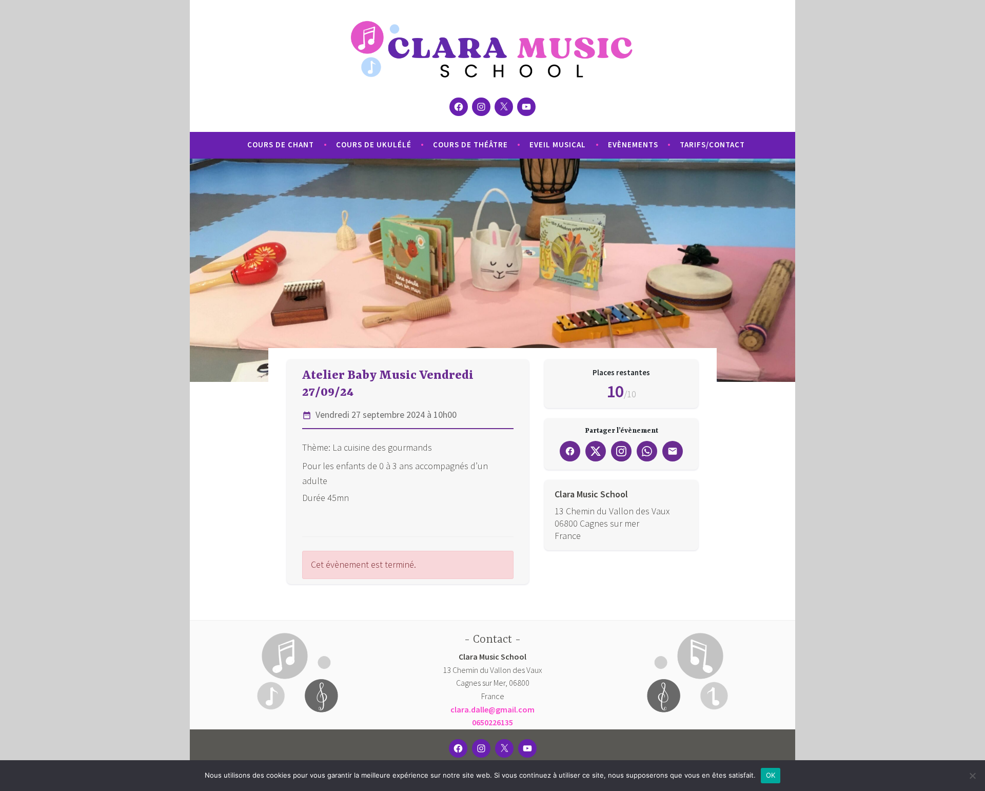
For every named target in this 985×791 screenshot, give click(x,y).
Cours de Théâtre (470, 144)
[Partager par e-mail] (672, 451)
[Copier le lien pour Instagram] (621, 451)
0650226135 (492, 722)
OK (771, 775)
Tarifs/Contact (712, 144)
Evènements (633, 144)
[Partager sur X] (595, 451)
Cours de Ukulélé (373, 144)
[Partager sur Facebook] (570, 451)
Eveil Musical (557, 144)
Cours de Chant (280, 144)
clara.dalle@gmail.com (492, 709)
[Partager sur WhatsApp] (647, 451)
